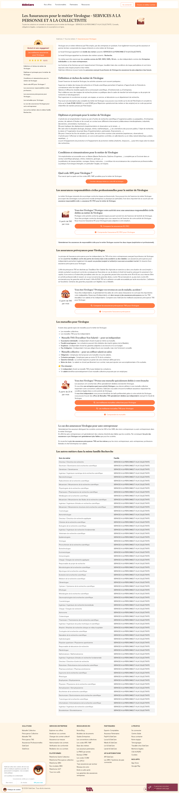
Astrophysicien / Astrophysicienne (71, 688)
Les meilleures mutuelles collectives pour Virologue (116, 402)
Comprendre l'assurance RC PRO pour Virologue (116, 232)
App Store (135, 763)
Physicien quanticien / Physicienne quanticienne (76, 643)
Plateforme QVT (55, 769)
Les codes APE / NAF (84, 743)
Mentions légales (137, 749)
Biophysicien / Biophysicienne (69, 680)
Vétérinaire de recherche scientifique (72, 533)
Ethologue (62, 590)
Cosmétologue (64, 601)
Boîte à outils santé (83, 770)
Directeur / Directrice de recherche (71, 462)
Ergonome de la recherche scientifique (73, 673)
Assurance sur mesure (57, 739)
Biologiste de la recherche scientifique (72, 526)
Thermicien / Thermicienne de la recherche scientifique (79, 620)
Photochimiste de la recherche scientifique (74, 545)
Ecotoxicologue (64, 552)
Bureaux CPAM (82, 755)
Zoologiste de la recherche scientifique (73, 631)
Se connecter (127, 5)
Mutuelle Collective (29, 730)
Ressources (86, 5)
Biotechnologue (65, 548)
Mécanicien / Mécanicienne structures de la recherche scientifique (82, 507)
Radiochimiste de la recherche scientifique (74, 481)
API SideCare (108, 757)
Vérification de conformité (58, 746)
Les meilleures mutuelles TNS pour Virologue (115, 408)
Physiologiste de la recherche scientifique (74, 488)
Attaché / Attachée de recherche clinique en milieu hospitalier (81, 628)
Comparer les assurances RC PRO (116, 226)
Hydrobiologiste (64, 639)
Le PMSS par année (84, 752)
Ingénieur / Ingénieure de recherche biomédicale (76, 605)
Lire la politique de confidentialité (13, 776)
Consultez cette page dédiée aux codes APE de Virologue (106, 181)
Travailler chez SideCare (140, 746)
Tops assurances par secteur (87, 764)
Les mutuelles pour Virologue (33, 100)
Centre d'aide (136, 733)
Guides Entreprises (83, 736)
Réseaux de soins (83, 767)
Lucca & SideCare (110, 739)
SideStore (25, 749)
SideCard (25, 746)
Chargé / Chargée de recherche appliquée (74, 560)
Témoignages (136, 743)
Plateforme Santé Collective (59, 757)
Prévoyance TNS (28, 739)
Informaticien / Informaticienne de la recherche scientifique (80, 703)
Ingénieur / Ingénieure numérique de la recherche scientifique (81, 473)
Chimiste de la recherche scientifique (72, 522)
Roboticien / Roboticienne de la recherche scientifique (78, 665)
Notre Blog (81, 730)
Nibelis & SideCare (110, 743)
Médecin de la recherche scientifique (72, 579)
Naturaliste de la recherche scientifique (72, 635)
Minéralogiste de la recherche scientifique (74, 594)
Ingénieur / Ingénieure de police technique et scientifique (79, 624)
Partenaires (74, 5)
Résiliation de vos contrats (58, 749)
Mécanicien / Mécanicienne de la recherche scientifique (79, 484)
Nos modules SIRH (55, 766)
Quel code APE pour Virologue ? (34, 84)
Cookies (134, 755)
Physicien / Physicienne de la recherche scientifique (77, 684)
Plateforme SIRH (55, 763)
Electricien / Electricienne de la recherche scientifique (78, 466)
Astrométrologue (65, 515)
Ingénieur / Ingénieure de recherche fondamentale (77, 530)
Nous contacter (136, 736)
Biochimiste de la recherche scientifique (73, 691)
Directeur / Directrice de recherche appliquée (75, 518)
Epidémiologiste (64, 537)
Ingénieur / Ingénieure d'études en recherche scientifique (79, 503)
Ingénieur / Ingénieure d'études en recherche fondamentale (80, 658)
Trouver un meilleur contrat (146, 5)
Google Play (135, 766)
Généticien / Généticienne (68, 469)
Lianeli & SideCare (110, 749)
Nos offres (47, 5)
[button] (12, 789)
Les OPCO (80, 761)
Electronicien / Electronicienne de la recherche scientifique (80, 695)
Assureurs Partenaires (111, 733)
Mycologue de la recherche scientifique (73, 571)
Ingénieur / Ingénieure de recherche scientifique (76, 707)
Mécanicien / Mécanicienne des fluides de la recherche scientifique (82, 500)
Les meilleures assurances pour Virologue (38, 53)
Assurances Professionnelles (32, 743)
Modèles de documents (85, 733)
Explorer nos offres (56, 730)
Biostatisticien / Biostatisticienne (70, 710)
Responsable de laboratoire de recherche (74, 646)
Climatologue (63, 582)
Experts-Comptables (111, 730)
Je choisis (24, 782)
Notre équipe (136, 739)
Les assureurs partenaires (86, 749)
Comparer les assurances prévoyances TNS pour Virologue (116, 306)
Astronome (63, 612)
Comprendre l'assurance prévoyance (116, 312)
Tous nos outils (54, 772)
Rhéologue (63, 676)
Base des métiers (83, 746)
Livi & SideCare (109, 746)
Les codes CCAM (83, 758)
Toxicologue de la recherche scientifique (73, 699)
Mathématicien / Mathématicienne (71, 654)
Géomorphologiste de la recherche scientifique (76, 597)
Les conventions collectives (87, 739)
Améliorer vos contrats (57, 733)
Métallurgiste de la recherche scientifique (73, 496)
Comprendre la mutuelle (115, 414)
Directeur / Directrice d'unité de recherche (74, 661)
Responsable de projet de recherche (72, 563)
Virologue (62, 541)
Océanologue (64, 616)
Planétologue (63, 650)
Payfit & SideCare (110, 736)
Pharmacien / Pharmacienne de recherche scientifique (78, 492)
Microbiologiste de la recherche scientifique (74, 567)
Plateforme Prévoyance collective (61, 760)
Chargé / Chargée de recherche (70, 609)
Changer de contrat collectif (59, 736)
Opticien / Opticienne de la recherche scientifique (77, 586)
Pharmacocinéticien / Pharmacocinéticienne (74, 669)
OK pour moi (38, 782)
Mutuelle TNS (26, 736)
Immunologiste (64, 556)
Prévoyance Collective (30, 733)
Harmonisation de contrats (58, 743)
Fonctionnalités (60, 5)
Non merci (9, 782)
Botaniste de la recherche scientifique (72, 575)
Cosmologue (63, 511)
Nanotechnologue (65, 477)
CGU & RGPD (136, 752)
